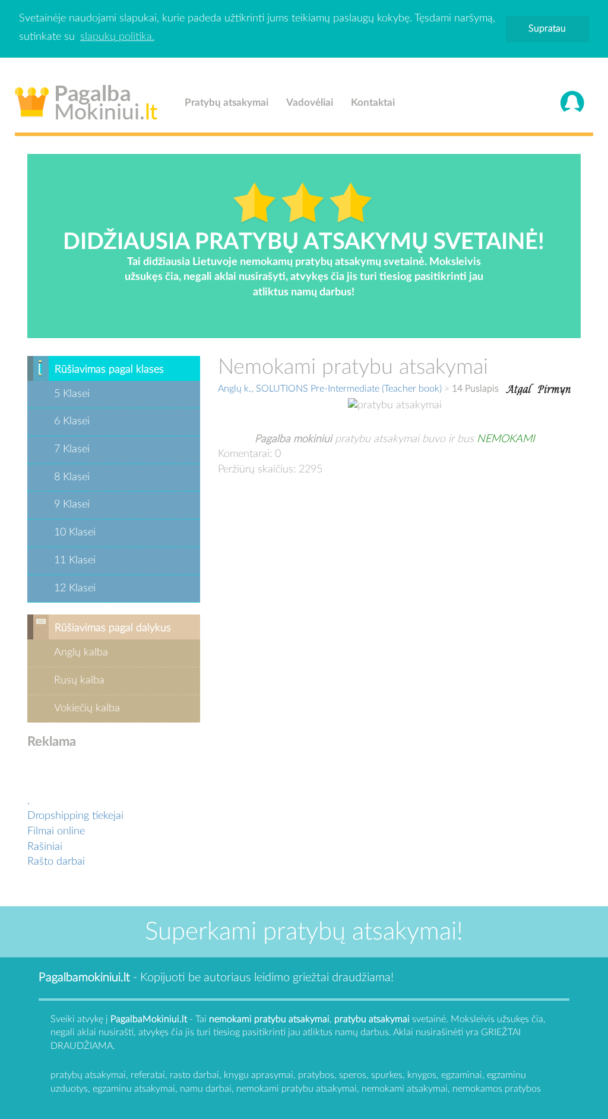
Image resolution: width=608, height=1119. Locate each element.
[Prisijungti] (572, 103)
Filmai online (56, 831)
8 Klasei (72, 477)
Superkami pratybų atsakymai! (304, 931)
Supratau (547, 28)
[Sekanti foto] (554, 388)
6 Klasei (72, 421)
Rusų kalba (79, 680)
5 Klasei (72, 394)
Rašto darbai (56, 861)
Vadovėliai (309, 102)
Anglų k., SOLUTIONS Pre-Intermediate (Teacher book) (330, 388)
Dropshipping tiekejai (75, 816)
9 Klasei (72, 504)
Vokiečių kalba (87, 708)
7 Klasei (72, 449)
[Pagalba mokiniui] (86, 100)
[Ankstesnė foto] (518, 388)
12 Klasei (75, 588)
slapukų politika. (117, 36)
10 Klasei (75, 532)
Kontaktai (373, 102)
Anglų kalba (81, 652)
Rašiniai (44, 846)
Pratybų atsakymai (226, 102)
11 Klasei (75, 560)
